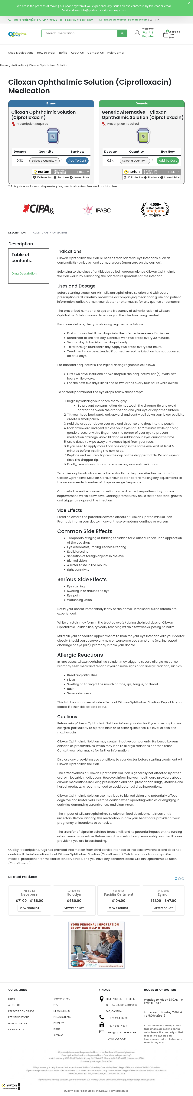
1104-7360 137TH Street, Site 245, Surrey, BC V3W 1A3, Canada (121, 1005)
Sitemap (59, 1035)
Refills (63, 53)
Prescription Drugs (21, 1011)
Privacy (59, 1023)
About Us (77, 53)
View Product (29, 908)
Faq (56, 1004)
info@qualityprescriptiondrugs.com (125, 19)
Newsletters (62, 1011)
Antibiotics (18, 65)
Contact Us (95, 53)
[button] (10, 1086)
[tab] (17, 233)
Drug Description (24, 273)
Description (17, 232)
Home (4, 65)
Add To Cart (77, 160)
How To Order (17, 1023)
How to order (46, 53)
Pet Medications (18, 1017)
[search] (122, 33)
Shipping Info (62, 998)
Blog (57, 1029)
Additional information (50, 232)
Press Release (62, 1017)
